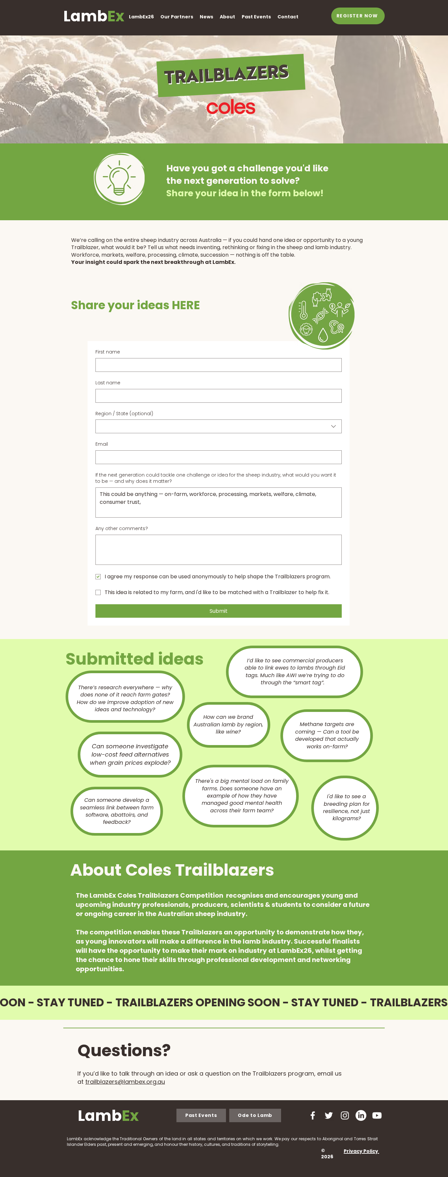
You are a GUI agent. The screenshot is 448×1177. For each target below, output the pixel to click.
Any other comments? (121, 528)
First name (107, 352)
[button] (141, 17)
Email (101, 444)
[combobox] (218, 426)
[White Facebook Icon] (312, 1115)
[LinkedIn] (361, 1115)
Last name (107, 383)
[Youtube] (377, 1115)
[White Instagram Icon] (344, 1115)
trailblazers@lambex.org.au (125, 1082)
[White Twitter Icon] (328, 1115)
